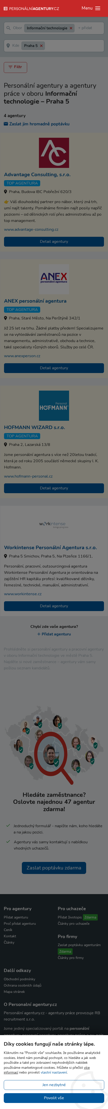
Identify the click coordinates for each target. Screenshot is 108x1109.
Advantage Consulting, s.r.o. (37, 174)
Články (9, 942)
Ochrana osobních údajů (22, 985)
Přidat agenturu (56, 634)
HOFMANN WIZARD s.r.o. (34, 427)
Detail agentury (54, 241)
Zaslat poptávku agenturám (79, 945)
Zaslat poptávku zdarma (54, 867)
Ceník (8, 930)
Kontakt (10, 936)
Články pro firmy (71, 957)
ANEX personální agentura (35, 301)
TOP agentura (22, 183)
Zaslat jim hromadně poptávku (39, 124)
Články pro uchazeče (73, 923)
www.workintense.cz (22, 594)
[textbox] (79, 28)
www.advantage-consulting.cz (31, 229)
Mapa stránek (14, 991)
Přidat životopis (70, 917)
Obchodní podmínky (19, 979)
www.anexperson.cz (22, 356)
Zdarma (90, 917)
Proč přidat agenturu (20, 923)
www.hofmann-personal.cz (28, 476)
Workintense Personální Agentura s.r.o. (50, 547)
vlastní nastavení (54, 1072)
